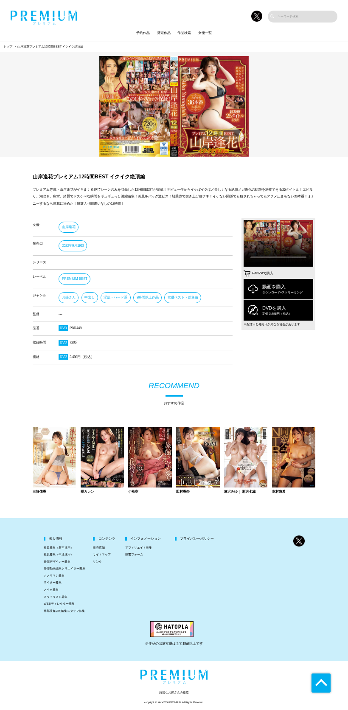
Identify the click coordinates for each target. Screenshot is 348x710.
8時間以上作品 (148, 297)
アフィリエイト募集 (138, 547)
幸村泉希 (279, 491)
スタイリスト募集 (55, 597)
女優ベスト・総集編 (183, 297)
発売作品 (164, 33)
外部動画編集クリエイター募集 (64, 568)
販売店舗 (99, 547)
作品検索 (184, 33)
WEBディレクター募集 (59, 604)
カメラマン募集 (54, 576)
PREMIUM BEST (74, 279)
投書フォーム (134, 554)
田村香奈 (183, 491)
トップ (7, 46)
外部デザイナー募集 (57, 561)
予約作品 (143, 33)
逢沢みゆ (231, 491)
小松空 (133, 491)
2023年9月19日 (73, 246)
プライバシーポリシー (197, 539)
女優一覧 (205, 33)
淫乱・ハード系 (115, 297)
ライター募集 (53, 582)
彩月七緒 (249, 491)
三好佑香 (39, 491)
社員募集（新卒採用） (58, 547)
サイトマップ (102, 554)
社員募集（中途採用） (58, 554)
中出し (89, 297)
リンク (97, 561)
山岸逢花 (69, 227)
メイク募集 (51, 590)
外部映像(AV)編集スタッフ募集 (64, 611)
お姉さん (69, 297)
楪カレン (87, 491)
